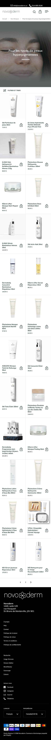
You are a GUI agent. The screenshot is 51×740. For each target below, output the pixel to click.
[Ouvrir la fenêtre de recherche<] (34, 11)
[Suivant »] (30, 582)
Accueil (4, 19)
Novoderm (22, 733)
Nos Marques (15, 19)
